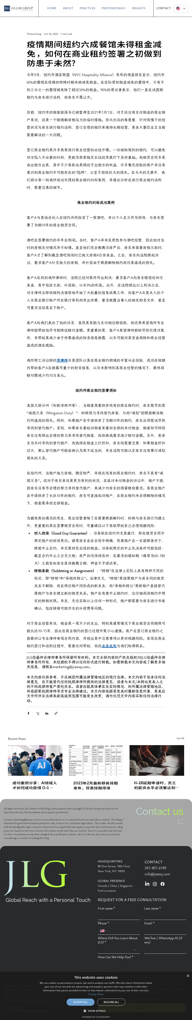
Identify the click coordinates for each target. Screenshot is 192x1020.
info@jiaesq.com (157, 874)
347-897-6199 (155, 868)
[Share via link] (56, 713)
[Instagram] (155, 884)
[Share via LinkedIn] (47, 713)
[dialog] (96, 996)
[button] (96, 1011)
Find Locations (107, 891)
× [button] (187, 976)
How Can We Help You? (116, 957)
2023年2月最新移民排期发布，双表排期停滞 (95, 785)
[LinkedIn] (147, 884)
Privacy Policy (95, 994)
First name (106, 908)
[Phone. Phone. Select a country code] (103, 930)
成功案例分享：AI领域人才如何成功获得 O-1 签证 (34, 785)
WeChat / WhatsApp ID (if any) (163, 940)
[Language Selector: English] (180, 8)
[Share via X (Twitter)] (37, 713)
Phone (103, 923)
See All (180, 738)
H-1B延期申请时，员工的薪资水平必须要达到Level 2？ (155, 785)
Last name (152, 908)
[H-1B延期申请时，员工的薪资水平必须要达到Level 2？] (157, 760)
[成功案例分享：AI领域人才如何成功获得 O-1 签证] (35, 760)
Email (149, 923)
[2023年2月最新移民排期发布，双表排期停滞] (96, 760)
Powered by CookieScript (96, 1016)
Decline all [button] (111, 1002)
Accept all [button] (81, 1002)
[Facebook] (162, 884)
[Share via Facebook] (28, 713)
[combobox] (119, 950)
